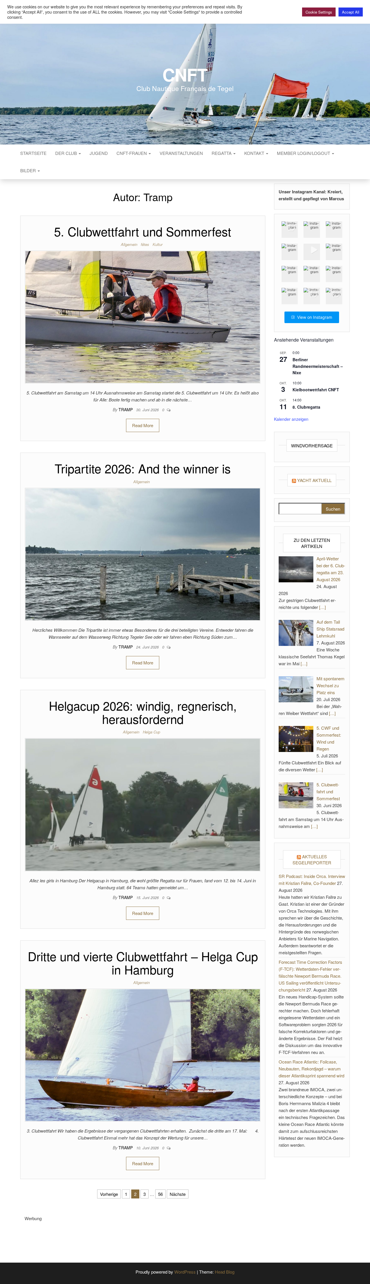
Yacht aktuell (314, 480)
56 (160, 1194)
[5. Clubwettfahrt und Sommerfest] (142, 316)
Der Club (66, 153)
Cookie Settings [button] (319, 12)
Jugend (99, 153)
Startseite (33, 153)
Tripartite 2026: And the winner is (143, 468)
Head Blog (224, 1272)
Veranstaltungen (181, 153)
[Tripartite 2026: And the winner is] (142, 554)
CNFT (184, 74)
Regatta (222, 153)
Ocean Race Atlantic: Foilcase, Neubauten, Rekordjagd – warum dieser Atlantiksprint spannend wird (311, 1069)
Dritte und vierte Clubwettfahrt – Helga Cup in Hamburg (143, 962)
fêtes (145, 244)
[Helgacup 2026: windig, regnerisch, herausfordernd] (142, 804)
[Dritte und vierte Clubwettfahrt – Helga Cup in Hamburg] (142, 1054)
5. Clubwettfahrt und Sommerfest (142, 231)
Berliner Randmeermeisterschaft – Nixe (318, 366)
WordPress (185, 1272)
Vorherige (109, 1194)
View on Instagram (314, 317)
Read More (142, 425)
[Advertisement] (130, 1235)
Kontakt (254, 153)
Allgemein (129, 244)
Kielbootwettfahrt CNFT (316, 389)
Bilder (28, 170)
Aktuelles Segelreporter (312, 859)
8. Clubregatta (306, 407)
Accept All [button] (350, 12)
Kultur (157, 244)
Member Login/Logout (304, 153)
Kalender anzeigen (291, 419)
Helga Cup (151, 732)
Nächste (178, 1194)
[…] (322, 607)
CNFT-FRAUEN (132, 153)
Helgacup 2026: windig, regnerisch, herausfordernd (143, 712)
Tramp (126, 409)
